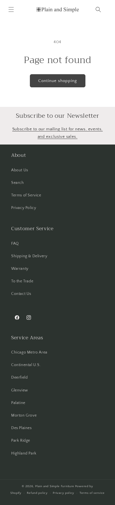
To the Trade (22, 281)
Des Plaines (21, 428)
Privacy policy (63, 493)
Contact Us (21, 294)
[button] (11, 9)
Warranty (19, 268)
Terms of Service (26, 195)
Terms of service (92, 493)
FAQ (15, 243)
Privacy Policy (23, 208)
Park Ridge (20, 440)
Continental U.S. (26, 365)
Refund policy (37, 493)
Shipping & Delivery (29, 256)
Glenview (19, 390)
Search (17, 183)
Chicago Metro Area (29, 352)
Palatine (18, 403)
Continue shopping (57, 80)
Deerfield (19, 377)
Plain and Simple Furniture (54, 486)
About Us (19, 170)
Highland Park (24, 453)
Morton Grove (24, 415)
